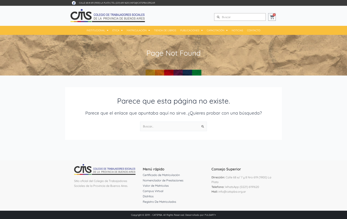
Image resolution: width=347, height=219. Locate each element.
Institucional (96, 30)
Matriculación (137, 30)
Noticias (237, 30)
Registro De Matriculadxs (159, 201)
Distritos (148, 196)
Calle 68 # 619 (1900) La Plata (94, 2)
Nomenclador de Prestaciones (163, 180)
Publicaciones (189, 30)
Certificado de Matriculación (161, 175)
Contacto (253, 30)
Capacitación (215, 30)
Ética (115, 30)
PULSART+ (210, 214)
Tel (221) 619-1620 (120, 2)
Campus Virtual (153, 191)
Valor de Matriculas (156, 185)
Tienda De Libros (165, 30)
